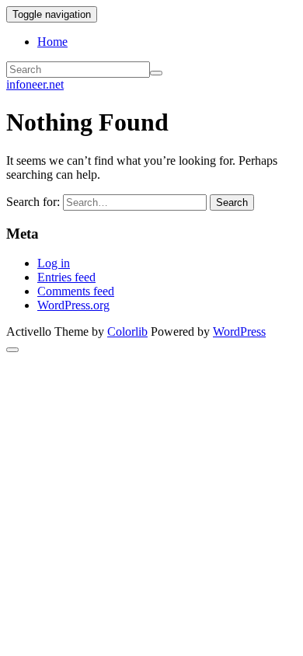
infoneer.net (35, 84)
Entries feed (66, 277)
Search (232, 202)
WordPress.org (73, 305)
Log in (53, 263)
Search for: (33, 201)
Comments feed (75, 291)
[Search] (156, 73)
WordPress (239, 331)
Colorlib (127, 331)
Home (52, 41)
